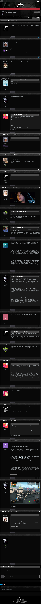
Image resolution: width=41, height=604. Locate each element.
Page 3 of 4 (17, 20)
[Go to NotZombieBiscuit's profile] (5, 519)
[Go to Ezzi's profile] (5, 393)
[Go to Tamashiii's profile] (5, 409)
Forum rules (20, 8)
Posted (13, 39)
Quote (13, 37)
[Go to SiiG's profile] (5, 245)
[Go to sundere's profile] (5, 28)
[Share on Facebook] (2, 584)
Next (11, 20)
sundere (5, 171)
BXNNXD (22, 79)
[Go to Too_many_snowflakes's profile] (5, 83)
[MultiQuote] (11, 37)
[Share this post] (39, 39)
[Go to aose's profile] (5, 445)
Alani (5, 154)
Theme (20, 597)
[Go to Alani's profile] (5, 160)
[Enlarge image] (25, 492)
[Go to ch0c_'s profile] (5, 213)
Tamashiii (5, 404)
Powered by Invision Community (20, 602)
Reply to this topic (36, 17)
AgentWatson (5, 223)
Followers (36, 11)
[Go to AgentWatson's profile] (5, 229)
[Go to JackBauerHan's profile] (5, 317)
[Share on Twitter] (1, 584)
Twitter (20, 600)
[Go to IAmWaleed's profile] (5, 65)
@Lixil (17, 526)
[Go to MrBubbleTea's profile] (5, 116)
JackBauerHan (5, 311)
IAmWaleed (5, 59)
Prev (3, 20)
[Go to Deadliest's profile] (2, 13)
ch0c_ (5, 207)
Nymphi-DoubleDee (5, 187)
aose (5, 440)
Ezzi (5, 388)
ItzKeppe (22, 211)
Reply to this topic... (10, 576)
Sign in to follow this (5, 11)
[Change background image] (38, 1)
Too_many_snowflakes (5, 76)
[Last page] (13, 20)
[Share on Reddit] (4, 584)
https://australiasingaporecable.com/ (22, 457)
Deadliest (5, 272)
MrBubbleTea (5, 360)
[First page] (1, 20)
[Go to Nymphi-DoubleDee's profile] (5, 193)
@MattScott (13, 526)
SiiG (22, 276)
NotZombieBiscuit (5, 511)
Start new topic (28, 17)
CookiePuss (5, 39)
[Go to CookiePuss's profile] (5, 44)
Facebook (18, 600)
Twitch (23, 600)
